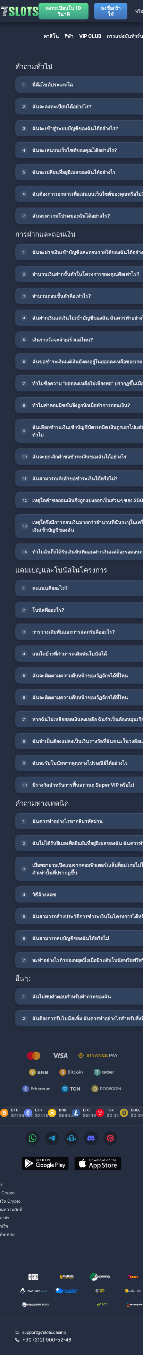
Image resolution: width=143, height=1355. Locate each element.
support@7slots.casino (44, 1332)
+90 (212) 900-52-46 (47, 1340)
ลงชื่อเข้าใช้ (111, 11)
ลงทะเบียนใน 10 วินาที (63, 11)
